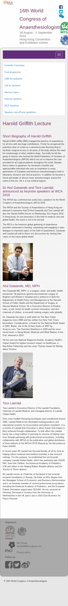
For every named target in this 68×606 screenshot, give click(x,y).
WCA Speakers (11, 105)
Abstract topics (11, 92)
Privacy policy (23, 552)
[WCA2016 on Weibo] (25, 567)
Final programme (12, 72)
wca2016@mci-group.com (29, 546)
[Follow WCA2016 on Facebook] (61, 8)
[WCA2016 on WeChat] (61, 17)
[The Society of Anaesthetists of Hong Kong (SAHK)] (21, 531)
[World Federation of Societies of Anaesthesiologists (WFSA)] (11, 531)
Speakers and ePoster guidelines (20, 112)
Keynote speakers (13, 99)
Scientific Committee (14, 65)
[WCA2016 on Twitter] (61, 12)
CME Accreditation (13, 79)
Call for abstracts (12, 85)
